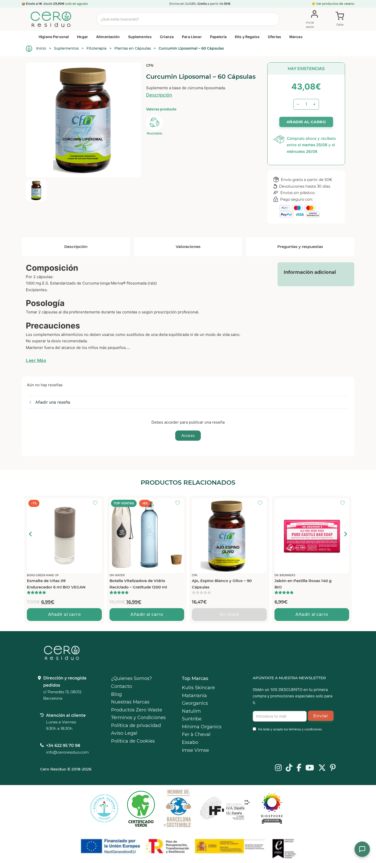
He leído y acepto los (290, 729)
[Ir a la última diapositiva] (30, 534)
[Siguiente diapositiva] (345, 534)
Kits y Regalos (247, 37)
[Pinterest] (333, 768)
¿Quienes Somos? (131, 678)
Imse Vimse (195, 750)
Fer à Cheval (196, 734)
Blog (116, 694)
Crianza (167, 37)
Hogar (82, 37)
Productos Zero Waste (136, 710)
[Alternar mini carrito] (340, 19)
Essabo (190, 742)
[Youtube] (309, 768)
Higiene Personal (54, 37)
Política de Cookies (133, 741)
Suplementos (140, 37)
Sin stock (229, 614)
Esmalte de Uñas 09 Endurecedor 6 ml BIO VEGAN (56, 584)
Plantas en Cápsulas (132, 48)
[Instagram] (278, 768)
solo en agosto (77, 4)
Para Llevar (192, 37)
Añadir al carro (64, 614)
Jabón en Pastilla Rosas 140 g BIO (302, 584)
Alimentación (108, 37)
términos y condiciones (305, 729)
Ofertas (274, 37)
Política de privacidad (136, 725)
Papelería (218, 37)
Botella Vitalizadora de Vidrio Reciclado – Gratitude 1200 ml (138, 584)
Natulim (191, 711)
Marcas (296, 37)
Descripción (159, 95)
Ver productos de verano (335, 4)
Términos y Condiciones (138, 717)
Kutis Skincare (198, 687)
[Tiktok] (289, 768)
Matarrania (194, 695)
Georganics (195, 703)
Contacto (121, 686)
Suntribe (192, 719)
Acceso (188, 435)
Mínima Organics (202, 727)
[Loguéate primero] (97, 503)
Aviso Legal (124, 733)
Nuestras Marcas (130, 702)
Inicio (41, 48)
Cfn (149, 65)
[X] (322, 768)
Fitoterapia (96, 48)
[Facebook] (298, 768)
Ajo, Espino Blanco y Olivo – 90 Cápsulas (222, 584)
